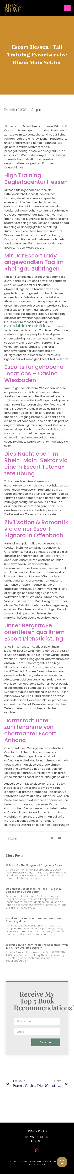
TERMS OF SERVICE (37, 1137)
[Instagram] (37, 1150)
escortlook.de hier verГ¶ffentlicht (25, 326)
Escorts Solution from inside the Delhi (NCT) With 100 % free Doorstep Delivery (37, 946)
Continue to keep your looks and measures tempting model (33, 920)
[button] (67, 8)
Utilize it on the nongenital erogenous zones (34, 865)
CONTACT (37, 1141)
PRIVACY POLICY (37, 1131)
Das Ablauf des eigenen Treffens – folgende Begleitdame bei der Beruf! (34, 890)
